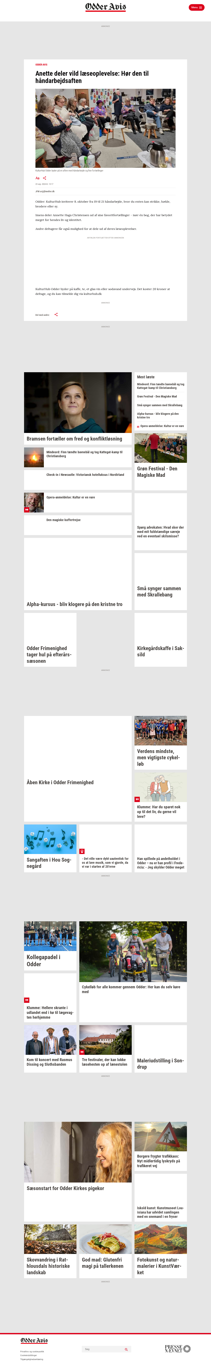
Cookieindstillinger (28, 1355)
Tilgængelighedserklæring (31, 1359)
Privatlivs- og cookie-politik (32, 1351)
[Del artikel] (45, 178)
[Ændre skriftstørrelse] (37, 178)
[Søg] (126, 1349)
